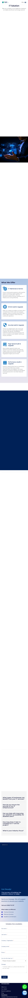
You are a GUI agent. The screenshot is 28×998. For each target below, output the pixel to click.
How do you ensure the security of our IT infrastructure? (11, 806)
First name (4, 928)
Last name (4, 934)
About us (3, 987)
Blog (2, 993)
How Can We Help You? (7, 958)
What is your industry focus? (13, 830)
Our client (4, 989)
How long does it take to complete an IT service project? (12, 823)
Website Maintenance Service (9, 997)
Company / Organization (7, 940)
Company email (5, 946)
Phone (3, 952)
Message (3, 964)
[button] (25, 2)
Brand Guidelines (6, 991)
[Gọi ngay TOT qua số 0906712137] (24, 986)
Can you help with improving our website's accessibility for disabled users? (13, 815)
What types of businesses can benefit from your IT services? (14, 798)
